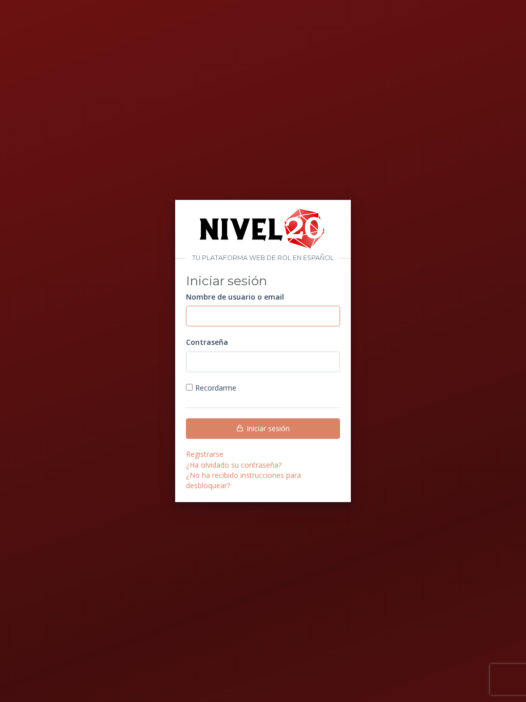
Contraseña (207, 342)
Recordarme (215, 388)
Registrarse (204, 454)
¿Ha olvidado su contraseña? (233, 465)
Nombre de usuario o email (235, 297)
